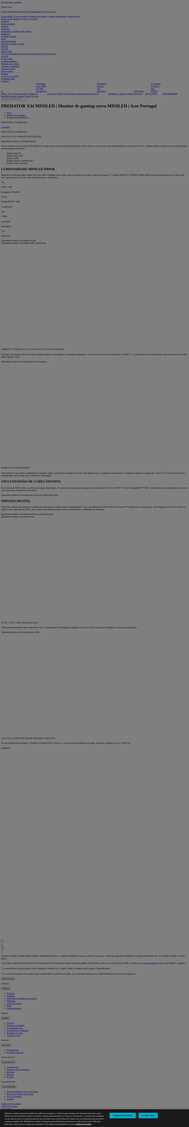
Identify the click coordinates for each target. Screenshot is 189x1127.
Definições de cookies (123, 1115)
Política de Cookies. (83, 1124)
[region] (94, 1118)
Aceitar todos (148, 1115)
